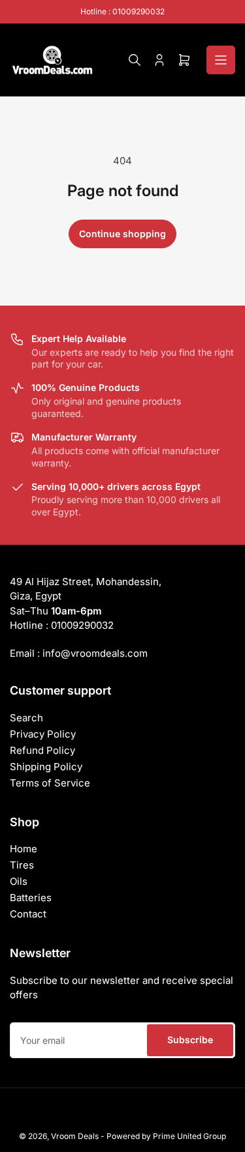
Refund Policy (42, 750)
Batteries (31, 897)
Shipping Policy (46, 766)
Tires (22, 865)
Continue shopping (122, 233)
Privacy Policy (43, 734)
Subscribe (190, 1039)
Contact (28, 914)
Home (23, 848)
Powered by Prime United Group (166, 1136)
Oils (18, 881)
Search (26, 718)
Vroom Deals (75, 1136)
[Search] (134, 60)
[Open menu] (220, 60)
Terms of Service (50, 783)
